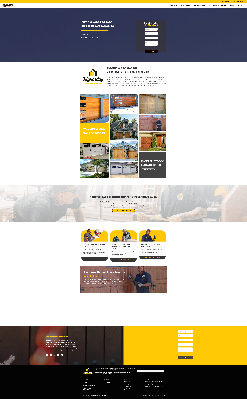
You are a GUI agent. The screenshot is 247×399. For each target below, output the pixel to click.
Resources (223, 5)
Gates (208, 5)
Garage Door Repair (185, 5)
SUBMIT (185, 357)
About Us (240, 5)
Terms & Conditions (161, 395)
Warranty (232, 5)
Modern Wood (127, 384)
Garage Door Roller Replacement (152, 388)
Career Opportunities (146, 395)
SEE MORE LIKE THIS (90, 112)
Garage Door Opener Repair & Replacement (154, 386)
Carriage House (127, 386)
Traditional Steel (127, 379)
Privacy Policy (153, 395)
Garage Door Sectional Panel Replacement (154, 381)
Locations (215, 5)
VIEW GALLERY (89, 138)
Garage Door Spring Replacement (152, 379)
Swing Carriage (127, 388)
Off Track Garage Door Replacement (152, 383)
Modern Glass (127, 383)
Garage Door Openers (199, 5)
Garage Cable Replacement (150, 384)
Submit (154, 51)
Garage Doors (173, 5)
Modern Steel (127, 381)
